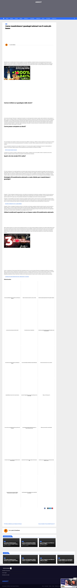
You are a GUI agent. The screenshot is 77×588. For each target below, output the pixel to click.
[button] (74, 18)
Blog (43, 18)
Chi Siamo (48, 18)
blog (4, 541)
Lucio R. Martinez (12, 44)
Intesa (11, 18)
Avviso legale (4, 572)
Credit (21, 18)
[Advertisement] (38, 9)
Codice (16, 18)
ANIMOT (38, 2)
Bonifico (26, 18)
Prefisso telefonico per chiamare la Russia (13, 523)
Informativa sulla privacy (6, 570)
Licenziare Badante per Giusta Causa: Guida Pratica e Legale (11, 544)
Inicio (7, 18)
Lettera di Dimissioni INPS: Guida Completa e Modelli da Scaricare (29, 544)
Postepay (32, 18)
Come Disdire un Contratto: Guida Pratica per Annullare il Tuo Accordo (65, 560)
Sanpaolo (38, 18)
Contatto (54, 18)
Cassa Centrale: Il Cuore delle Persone (46, 523)
